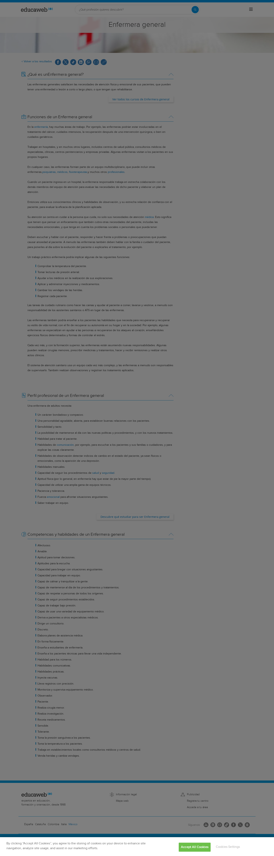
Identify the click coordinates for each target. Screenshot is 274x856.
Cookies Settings (228, 847)
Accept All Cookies (194, 847)
